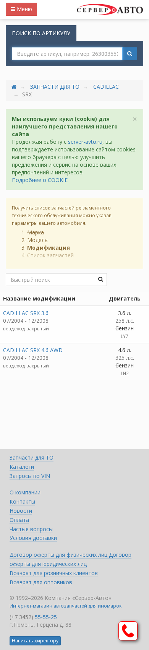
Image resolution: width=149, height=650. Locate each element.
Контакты (22, 501)
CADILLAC (106, 86)
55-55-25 (46, 617)
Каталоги (22, 466)
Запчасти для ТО (54, 86)
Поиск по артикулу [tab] (41, 33)
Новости (21, 510)
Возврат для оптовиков (41, 582)
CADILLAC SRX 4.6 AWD (33, 350)
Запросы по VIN (30, 475)
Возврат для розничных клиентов (54, 573)
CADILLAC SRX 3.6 (26, 313)
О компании (25, 492)
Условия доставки (33, 537)
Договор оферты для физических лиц (59, 554)
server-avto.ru (85, 141)
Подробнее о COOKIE (40, 180)
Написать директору (35, 640)
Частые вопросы (31, 529)
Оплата (19, 519)
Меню (23, 9)
